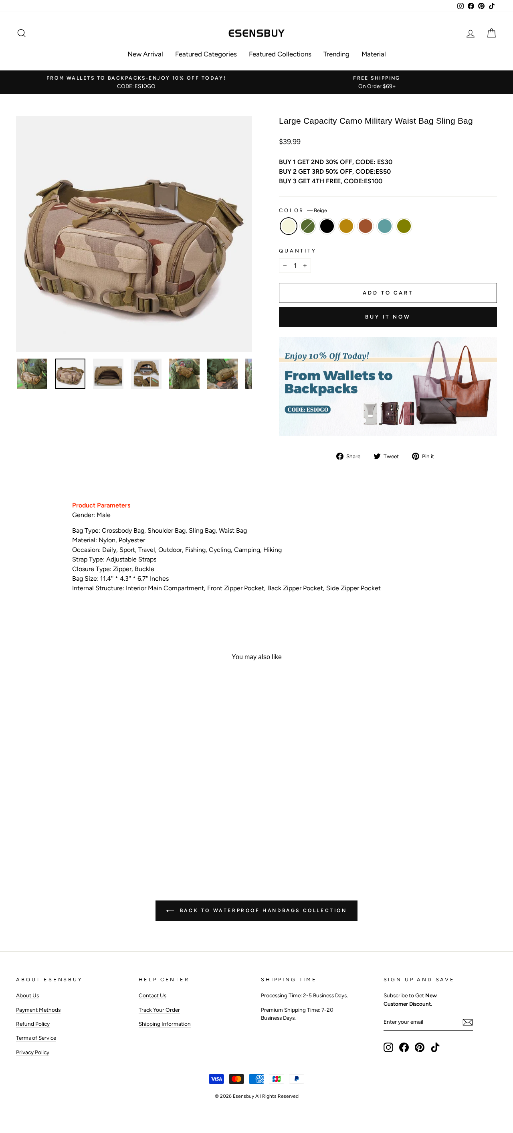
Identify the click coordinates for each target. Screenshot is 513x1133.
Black (327, 226)
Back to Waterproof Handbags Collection (262, 910)
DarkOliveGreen (308, 226)
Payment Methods (38, 1010)
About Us (27, 995)
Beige (289, 226)
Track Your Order (159, 1010)
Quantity (298, 251)
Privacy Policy (32, 1052)
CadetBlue (385, 226)
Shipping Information (165, 1024)
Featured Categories (206, 54)
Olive (404, 226)
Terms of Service (36, 1038)
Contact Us (152, 995)
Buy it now (388, 317)
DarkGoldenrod (346, 226)
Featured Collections (280, 54)
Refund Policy (33, 1024)
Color (303, 210)
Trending (336, 54)
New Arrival (145, 54)
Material (374, 54)
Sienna (365, 226)
